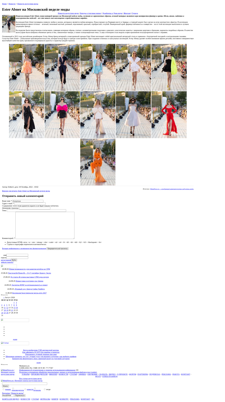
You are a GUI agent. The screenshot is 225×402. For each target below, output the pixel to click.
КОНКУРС (64, 399)
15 (14, 308)
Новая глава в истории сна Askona (29, 281)
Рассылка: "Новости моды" (13, 393)
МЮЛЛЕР (53, 374)
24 (2, 313)
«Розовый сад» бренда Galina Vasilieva (29, 289)
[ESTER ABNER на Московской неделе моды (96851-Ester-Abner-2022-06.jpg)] (62, 137)
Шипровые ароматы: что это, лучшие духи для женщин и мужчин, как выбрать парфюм (41, 356)
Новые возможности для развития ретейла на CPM (29, 269)
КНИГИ (55, 399)
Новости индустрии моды (27, 4)
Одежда (135, 13)
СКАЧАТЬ (103, 374)
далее (15, 339)
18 (5, 310)
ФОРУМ (132, 374)
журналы (37, 390)
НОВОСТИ (63, 374)
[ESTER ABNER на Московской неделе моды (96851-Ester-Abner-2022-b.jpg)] (62, 90)
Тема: (4, 210)
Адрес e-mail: (8, 203)
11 (5, 308)
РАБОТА (176, 374)
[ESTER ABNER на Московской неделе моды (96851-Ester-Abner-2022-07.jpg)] (97, 137)
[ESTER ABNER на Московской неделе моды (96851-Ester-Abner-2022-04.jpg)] (169, 90)
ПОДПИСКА (154, 374)
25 (5, 313)
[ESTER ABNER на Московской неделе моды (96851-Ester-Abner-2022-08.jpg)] (133, 137)
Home (4, 4)
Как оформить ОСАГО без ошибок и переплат (41, 352)
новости (30, 389)
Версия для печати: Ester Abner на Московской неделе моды (26, 191)
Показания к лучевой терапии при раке (41, 354)
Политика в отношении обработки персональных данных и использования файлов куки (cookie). (58, 372)
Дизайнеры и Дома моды (112, 13)
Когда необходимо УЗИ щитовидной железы (41, 350)
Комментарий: (8, 238)
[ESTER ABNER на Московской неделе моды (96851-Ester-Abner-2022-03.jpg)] (133, 90)
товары (8, 389)
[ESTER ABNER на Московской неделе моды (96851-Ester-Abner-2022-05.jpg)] (26, 137)
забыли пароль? (7, 262)
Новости (12, 4)
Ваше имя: (7, 201)
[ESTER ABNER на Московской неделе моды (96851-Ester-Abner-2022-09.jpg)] (169, 137)
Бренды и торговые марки (90, 13)
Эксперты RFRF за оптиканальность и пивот (29, 285)
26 (7, 313)
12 (7, 308)
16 (17, 308)
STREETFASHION (110, 376)
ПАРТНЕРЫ (143, 374)
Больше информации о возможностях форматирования (24, 248)
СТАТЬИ (73, 374)
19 (7, 310)
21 (12, 310)
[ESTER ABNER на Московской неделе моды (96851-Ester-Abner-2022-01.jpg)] (26, 90)
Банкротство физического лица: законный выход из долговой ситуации (41, 359)
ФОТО (98, 376)
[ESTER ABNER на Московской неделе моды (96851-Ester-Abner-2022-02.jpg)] (97, 90)
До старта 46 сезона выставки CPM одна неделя (29, 277)
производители (18, 390)
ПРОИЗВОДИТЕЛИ (39, 374)
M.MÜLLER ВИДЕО (10, 399)
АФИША (82, 374)
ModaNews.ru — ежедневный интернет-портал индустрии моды (172, 189)
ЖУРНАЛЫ (45, 399)
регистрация (6, 260)
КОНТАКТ (185, 374)
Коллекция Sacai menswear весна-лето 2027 (29, 293)
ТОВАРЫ (26, 374)
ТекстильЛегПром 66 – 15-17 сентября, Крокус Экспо (29, 273)
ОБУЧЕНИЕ (93, 374)
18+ (93, 399)
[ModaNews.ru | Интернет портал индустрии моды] (10, 374)
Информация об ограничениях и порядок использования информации (47, 370)
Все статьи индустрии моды (30, 379)
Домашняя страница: (10, 208)
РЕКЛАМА (166, 374)
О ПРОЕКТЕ (122, 374)
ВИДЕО (112, 374)
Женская (127, 13)
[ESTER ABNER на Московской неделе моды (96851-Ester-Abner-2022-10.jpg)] (97, 185)
